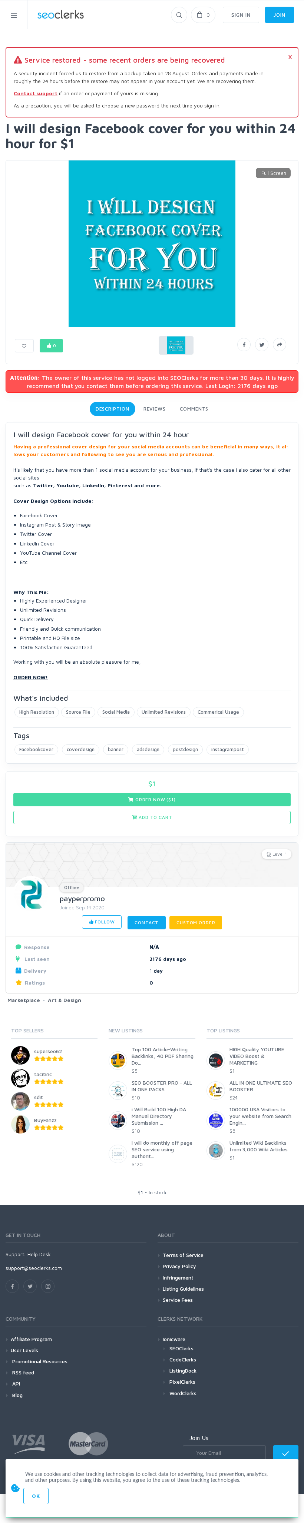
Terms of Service (183, 1255)
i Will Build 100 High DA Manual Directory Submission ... (159, 1116)
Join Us (198, 1437)
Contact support (35, 93)
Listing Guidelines (183, 1288)
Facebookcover (36, 749)
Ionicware (174, 1339)
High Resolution (36, 712)
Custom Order (195, 922)
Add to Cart (154, 817)
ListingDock (182, 1370)
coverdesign (81, 749)
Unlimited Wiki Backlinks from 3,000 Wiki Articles (258, 1145)
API (15, 1383)
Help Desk (39, 1254)
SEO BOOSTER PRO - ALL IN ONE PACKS (162, 1085)
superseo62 (48, 1051)
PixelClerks (182, 1381)
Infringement (178, 1277)
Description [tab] (112, 409)
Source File (78, 712)
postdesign (185, 749)
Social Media (116, 712)
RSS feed (22, 1372)
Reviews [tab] (154, 409)
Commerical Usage (218, 712)
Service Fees (178, 1300)
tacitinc (43, 1074)
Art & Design (64, 1000)
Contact (147, 922)
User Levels (24, 1350)
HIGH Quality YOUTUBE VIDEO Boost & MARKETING (256, 1056)
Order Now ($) (155, 799)
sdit (38, 1097)
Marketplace (23, 1000)
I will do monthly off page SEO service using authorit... (162, 1149)
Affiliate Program (31, 1339)
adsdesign (148, 749)
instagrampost (227, 749)
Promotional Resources (39, 1361)
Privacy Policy (179, 1266)
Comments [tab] (194, 409)
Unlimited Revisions (164, 712)
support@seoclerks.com (34, 1268)
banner (115, 749)
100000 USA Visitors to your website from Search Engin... (260, 1116)
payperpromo (82, 898)
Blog (17, 1395)
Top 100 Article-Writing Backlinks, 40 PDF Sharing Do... (163, 1056)
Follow (104, 922)
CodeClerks (182, 1359)
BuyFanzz (45, 1120)
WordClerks (182, 1393)
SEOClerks (181, 1348)
